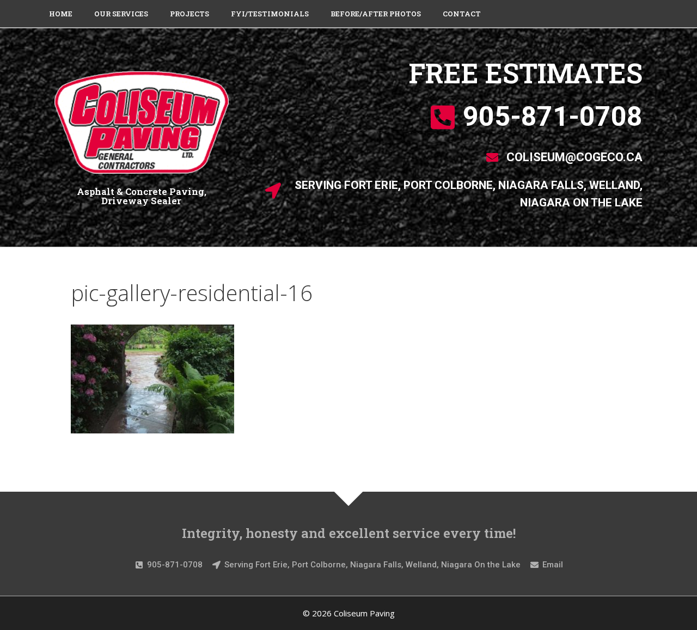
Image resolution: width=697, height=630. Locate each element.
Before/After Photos (376, 14)
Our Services (121, 14)
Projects (189, 14)
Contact (462, 14)
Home (60, 14)
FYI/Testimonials (270, 14)
